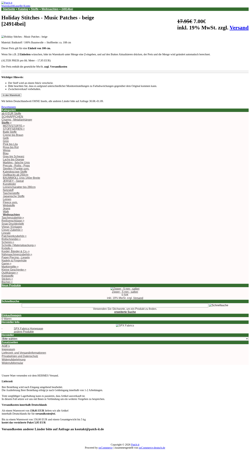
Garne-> (6, 263)
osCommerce (105, 447)
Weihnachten (50, 9)
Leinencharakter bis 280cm (19, 187)
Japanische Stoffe (13, 196)
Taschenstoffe (11, 193)
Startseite (9, 9)
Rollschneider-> (11, 239)
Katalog (23, 9)
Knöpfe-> (7, 248)
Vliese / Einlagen (12, 226)
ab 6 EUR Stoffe (11, 113)
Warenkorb (7, 5)
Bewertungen (8, 106)
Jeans (6, 208)
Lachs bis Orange (13, 159)
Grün (6, 141)
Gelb (6, 138)
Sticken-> (7, 278)
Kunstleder (9, 184)
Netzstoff (8, 190)
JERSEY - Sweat (13, 180)
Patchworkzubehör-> (14, 236)
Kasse (16, 5)
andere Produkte (24, 331)
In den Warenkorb (11, 95)
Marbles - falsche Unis (16, 162)
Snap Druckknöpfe (13, 223)
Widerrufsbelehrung (14, 359)
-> (7, 122)
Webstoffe (9, 205)
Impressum (8, 349)
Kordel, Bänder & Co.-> (16, 251)
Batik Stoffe (10, 131)
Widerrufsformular (12, 362)
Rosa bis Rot (11, 147)
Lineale (6, 233)
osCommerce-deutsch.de (152, 447)
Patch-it (135, 444)
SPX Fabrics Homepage (28, 328)
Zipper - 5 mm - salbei (125, 291)
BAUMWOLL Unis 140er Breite (21, 177)
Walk (6, 211)
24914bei (67, 9)
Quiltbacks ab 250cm (15, 174)
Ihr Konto (25, 5)
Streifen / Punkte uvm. (16, 168)
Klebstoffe (8, 275)
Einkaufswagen (11, 315)
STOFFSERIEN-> (14, 128)
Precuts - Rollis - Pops (16, 165)
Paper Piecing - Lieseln (16, 257)
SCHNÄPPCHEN (12, 116)
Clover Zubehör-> (12, 229)
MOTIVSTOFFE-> (14, 125)
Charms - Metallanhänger (17, 119)
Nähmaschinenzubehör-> (17, 254)
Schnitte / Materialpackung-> (19, 245)
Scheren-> (8, 242)
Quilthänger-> (10, 272)
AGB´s (6, 345)
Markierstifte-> (10, 266)
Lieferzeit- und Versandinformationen (24, 352)
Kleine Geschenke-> (14, 269)
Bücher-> (7, 282)
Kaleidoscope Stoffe (15, 171)
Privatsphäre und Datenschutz (20, 356)
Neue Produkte (11, 285)
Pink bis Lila (10, 144)
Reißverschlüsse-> (13, 220)
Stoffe (35, 9)
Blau (6, 153)
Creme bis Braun (13, 135)
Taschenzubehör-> (13, 217)
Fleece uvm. (10, 202)
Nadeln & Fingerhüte (14, 260)
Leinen (7, 199)
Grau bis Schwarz (13, 156)
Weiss (6, 150)
